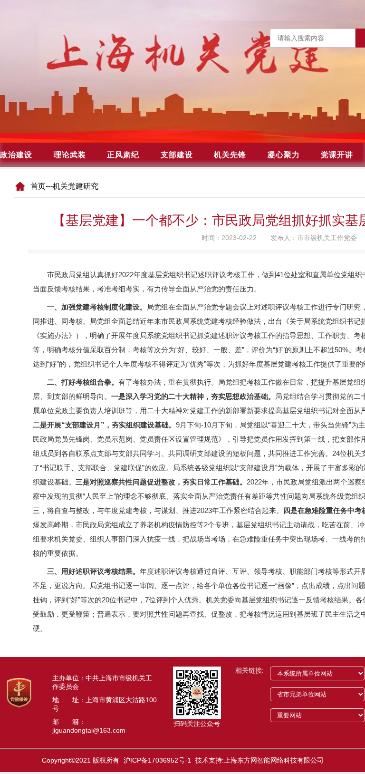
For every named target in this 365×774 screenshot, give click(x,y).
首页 (38, 186)
